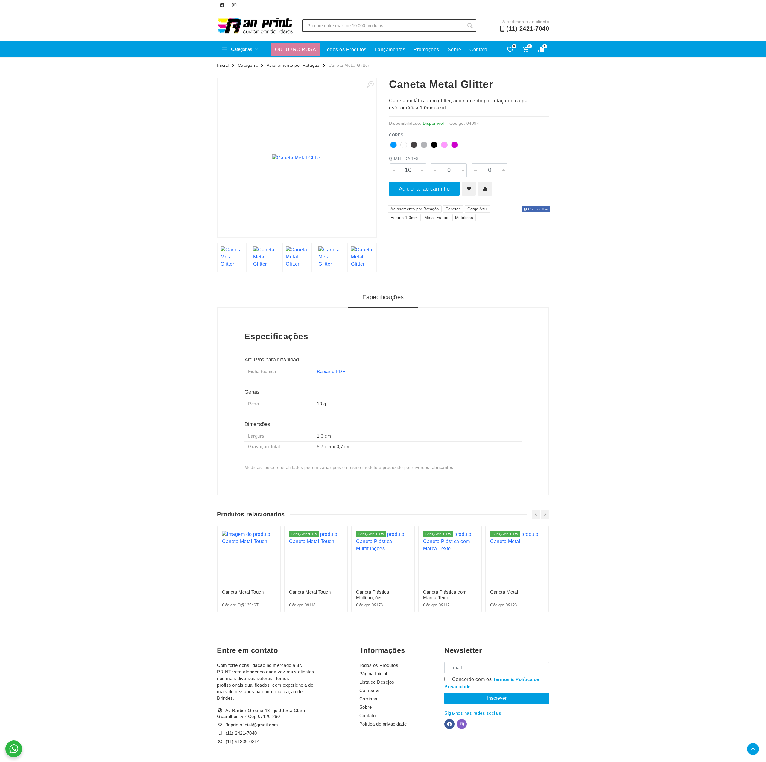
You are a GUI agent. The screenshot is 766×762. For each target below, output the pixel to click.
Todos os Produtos (345, 49)
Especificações (383, 297)
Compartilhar (538, 209)
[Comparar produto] (485, 189)
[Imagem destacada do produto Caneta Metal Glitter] (297, 157)
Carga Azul (477, 209)
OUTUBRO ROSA (295, 49)
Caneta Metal (504, 591)
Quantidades (404, 158)
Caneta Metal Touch (243, 591)
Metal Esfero (437, 217)
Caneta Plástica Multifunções (372, 594)
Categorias (241, 49)
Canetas (453, 209)
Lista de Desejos (376, 682)
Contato (478, 49)
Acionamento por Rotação (293, 65)
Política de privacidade (383, 723)
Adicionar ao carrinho (424, 189)
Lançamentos (390, 49)
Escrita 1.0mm (404, 217)
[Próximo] (545, 514)
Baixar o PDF (331, 371)
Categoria (248, 65)
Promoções (426, 49)
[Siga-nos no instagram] (234, 5)
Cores (396, 135)
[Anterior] (536, 514)
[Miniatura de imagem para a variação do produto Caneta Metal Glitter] (232, 257)
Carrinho (368, 698)
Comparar (369, 690)
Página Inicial (373, 673)
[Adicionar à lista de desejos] (469, 189)
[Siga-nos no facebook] (222, 5)
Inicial (223, 65)
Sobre (454, 49)
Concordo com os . (491, 683)
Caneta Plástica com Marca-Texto (445, 594)
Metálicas (464, 217)
